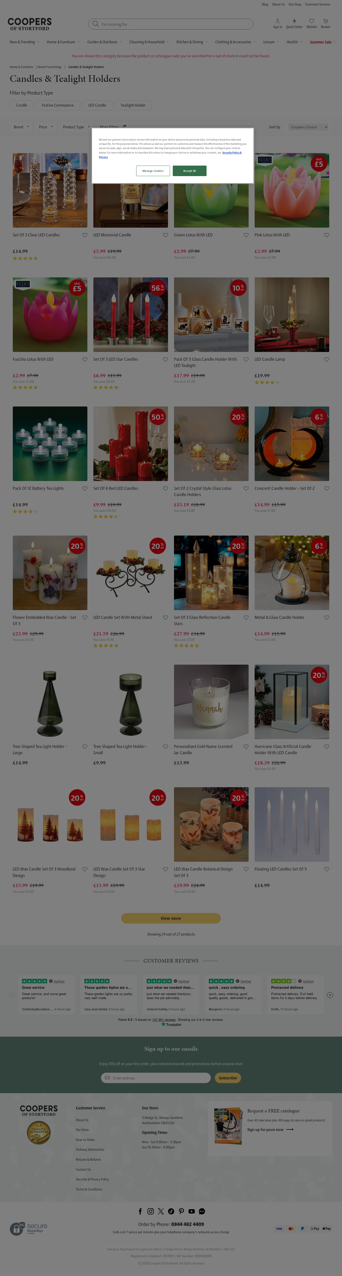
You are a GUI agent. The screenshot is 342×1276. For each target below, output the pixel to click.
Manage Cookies (153, 171)
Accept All (189, 171)
